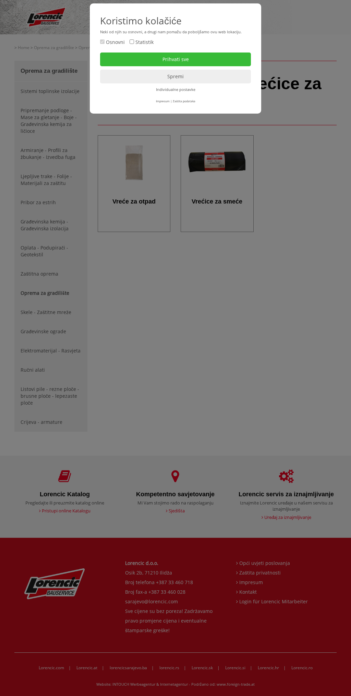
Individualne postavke (175, 89)
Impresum (163, 101)
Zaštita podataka (184, 101)
